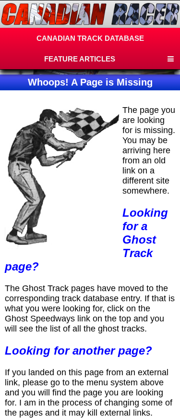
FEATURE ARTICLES (79, 59)
